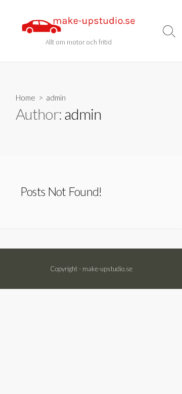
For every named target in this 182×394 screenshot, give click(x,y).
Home (25, 97)
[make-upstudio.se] (78, 25)
